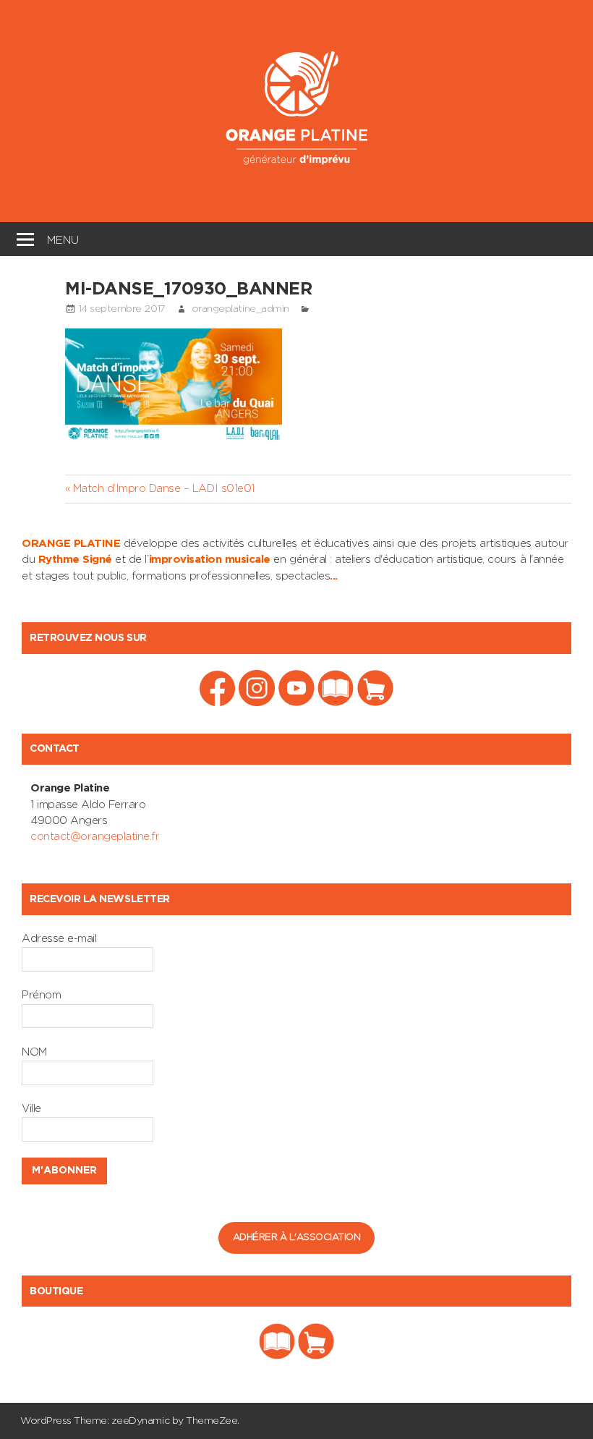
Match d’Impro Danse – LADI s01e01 (163, 488)
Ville (31, 1108)
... (334, 576)
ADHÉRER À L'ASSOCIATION (297, 1237)
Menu (63, 238)
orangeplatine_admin (240, 309)
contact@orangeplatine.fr (94, 836)
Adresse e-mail (59, 938)
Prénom (41, 995)
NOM (34, 1052)
